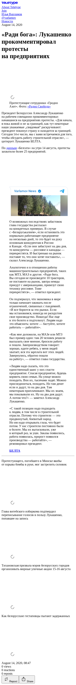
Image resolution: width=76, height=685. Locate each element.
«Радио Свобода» (39, 106)
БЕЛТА (14, 450)
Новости (7, 21)
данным (11, 148)
